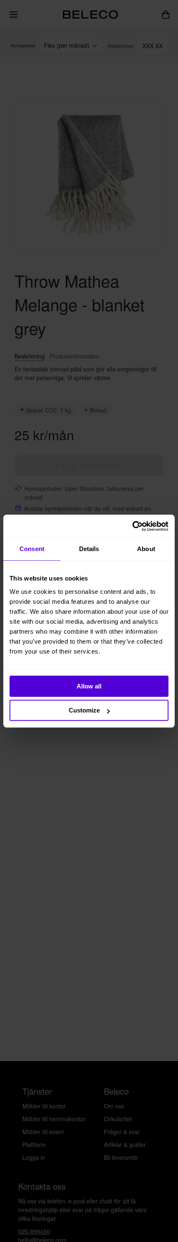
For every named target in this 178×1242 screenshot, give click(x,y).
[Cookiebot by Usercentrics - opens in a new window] (132, 526)
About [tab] (146, 548)
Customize (84, 710)
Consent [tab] (31, 548)
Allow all (89, 686)
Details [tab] (89, 548)
